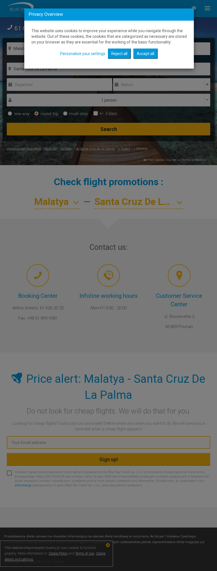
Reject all (119, 53)
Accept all (145, 53)
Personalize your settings (82, 53)
